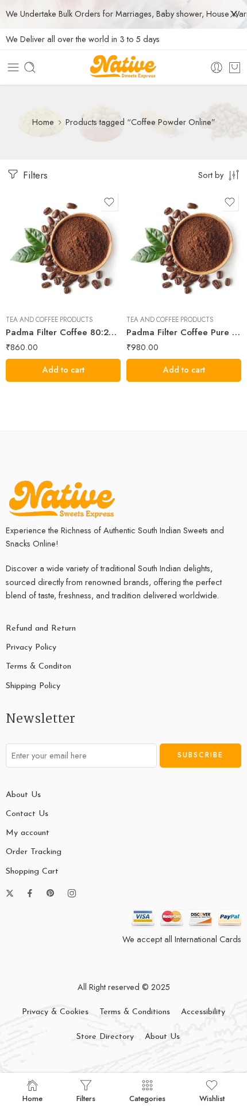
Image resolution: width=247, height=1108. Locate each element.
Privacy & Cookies (55, 1012)
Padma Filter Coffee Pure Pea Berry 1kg (183, 332)
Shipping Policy (33, 686)
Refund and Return (41, 628)
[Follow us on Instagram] (72, 893)
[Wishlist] (109, 202)
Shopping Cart (32, 871)
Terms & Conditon (38, 666)
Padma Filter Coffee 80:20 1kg (63, 332)
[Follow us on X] (10, 893)
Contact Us (27, 814)
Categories (147, 1097)
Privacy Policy (31, 647)
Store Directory (105, 1037)
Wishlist (212, 1097)
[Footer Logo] (63, 499)
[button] (63, 370)
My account (27, 833)
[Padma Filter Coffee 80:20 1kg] (63, 248)
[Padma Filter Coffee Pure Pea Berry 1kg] (183, 248)
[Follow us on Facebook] (29, 893)
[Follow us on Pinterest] (50, 893)
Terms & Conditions (134, 1012)
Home (43, 122)
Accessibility (203, 1012)
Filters (34, 175)
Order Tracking (33, 852)
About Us (23, 795)
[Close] (233, 14)
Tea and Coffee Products (49, 319)
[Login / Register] (216, 67)
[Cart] (234, 67)
